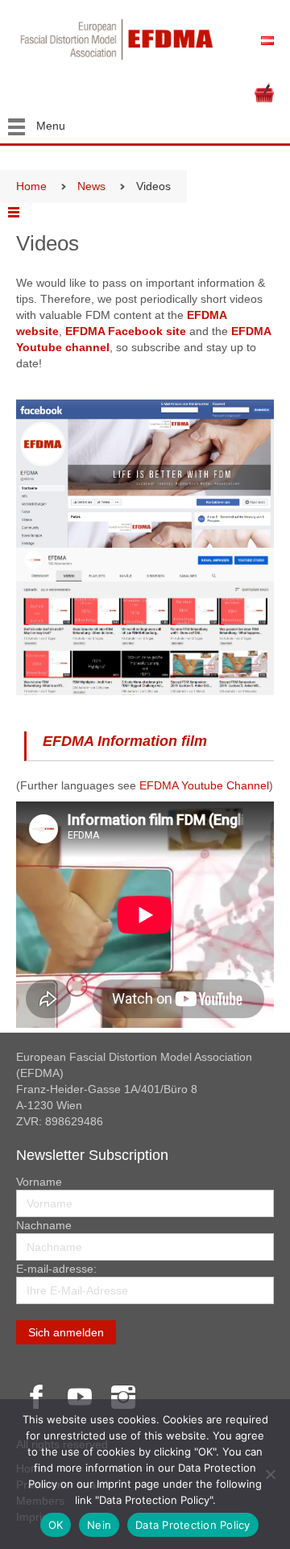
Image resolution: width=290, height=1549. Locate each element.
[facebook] (36, 1397)
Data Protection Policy (193, 1524)
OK (56, 1524)
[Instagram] (123, 1397)
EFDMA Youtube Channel (204, 785)
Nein (99, 1524)
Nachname (44, 1225)
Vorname (39, 1181)
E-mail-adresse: (56, 1268)
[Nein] (270, 1474)
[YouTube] (80, 1397)
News (91, 186)
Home (31, 186)
